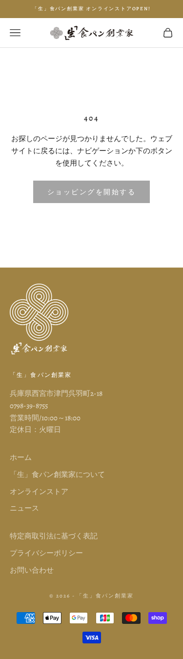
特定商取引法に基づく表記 (54, 536)
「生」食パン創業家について (57, 474)
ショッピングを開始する (91, 192)
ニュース (24, 508)
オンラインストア (39, 491)
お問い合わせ (32, 570)
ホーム (21, 457)
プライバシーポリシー (46, 553)
